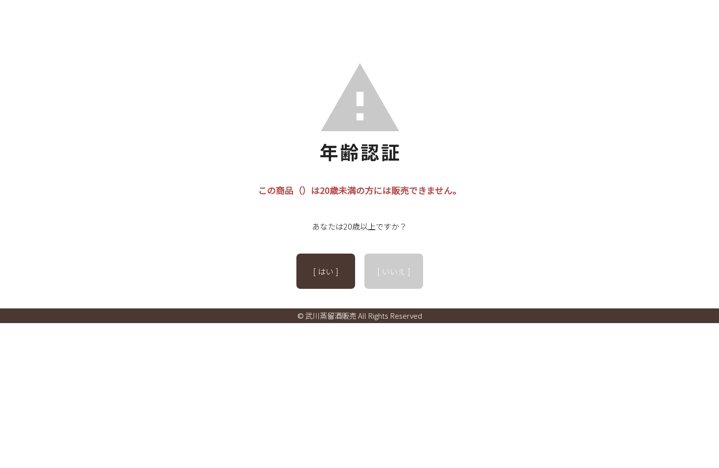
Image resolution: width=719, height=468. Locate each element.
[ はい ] (325, 271)
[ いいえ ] (393, 271)
